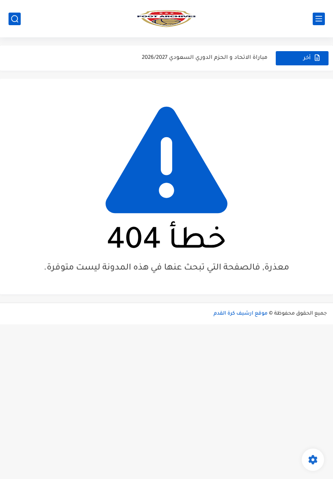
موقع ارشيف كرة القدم (241, 314)
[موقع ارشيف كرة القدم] (166, 18)
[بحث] (15, 19)
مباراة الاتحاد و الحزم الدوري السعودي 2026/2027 (205, 54)
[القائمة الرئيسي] (319, 19)
